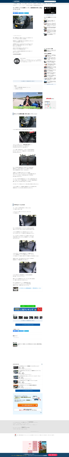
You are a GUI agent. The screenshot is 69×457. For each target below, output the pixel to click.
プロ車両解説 (15, 3)
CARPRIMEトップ (15, 5)
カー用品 (19, 3)
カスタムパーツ (30, 3)
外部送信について (35, 424)
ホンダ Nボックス (16, 337)
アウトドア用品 (24, 3)
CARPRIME (14, 423)
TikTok (54, 107)
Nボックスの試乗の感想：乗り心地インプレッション (22, 87)
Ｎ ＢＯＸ (23, 5)
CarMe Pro (34, 3)
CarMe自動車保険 (19, 423)
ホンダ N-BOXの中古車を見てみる (27, 324)
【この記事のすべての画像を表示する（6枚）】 (28, 320)
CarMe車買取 (54, 3)
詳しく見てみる (52, 454)
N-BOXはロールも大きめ (18, 88)
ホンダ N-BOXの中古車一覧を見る (28, 390)
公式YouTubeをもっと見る (49, 14)
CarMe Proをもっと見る (50, 84)
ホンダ (19, 5)
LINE (51, 107)
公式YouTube (39, 3)
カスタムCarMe (24, 423)
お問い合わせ (49, 3)
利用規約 (24, 424)
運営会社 (14, 424)
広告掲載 (21, 424)
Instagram (47, 107)
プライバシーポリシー (29, 424)
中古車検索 (44, 3)
